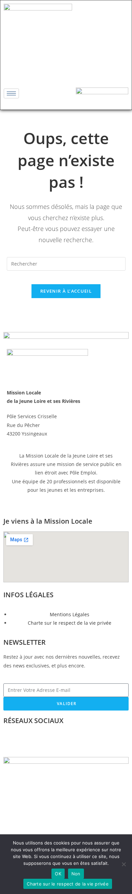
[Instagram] (66, 69)
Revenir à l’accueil (66, 291)
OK (58, 873)
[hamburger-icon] (11, 93)
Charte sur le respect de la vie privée (68, 884)
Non (76, 873)
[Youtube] (86, 69)
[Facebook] (46, 69)
